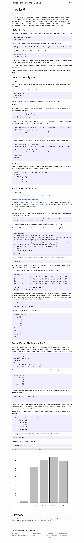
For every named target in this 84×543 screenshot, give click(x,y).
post (34, 51)
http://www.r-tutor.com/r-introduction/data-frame (25, 199)
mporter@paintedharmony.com (20, 535)
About (70, 3)
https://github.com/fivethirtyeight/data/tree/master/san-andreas (32, 204)
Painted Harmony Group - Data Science (29, 2)
